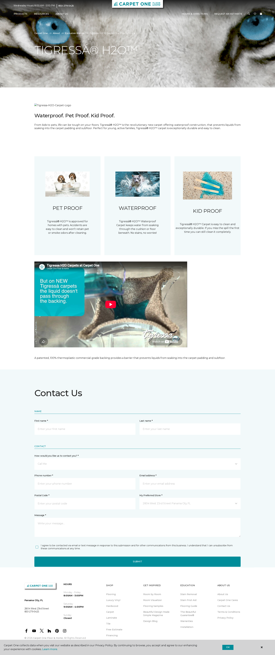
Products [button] (20, 13)
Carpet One (41, 33)
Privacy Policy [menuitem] (225, 617)
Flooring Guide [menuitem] (188, 606)
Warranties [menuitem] (186, 621)
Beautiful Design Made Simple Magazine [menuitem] (156, 613)
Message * (40, 515)
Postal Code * (41, 495)
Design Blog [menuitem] (150, 621)
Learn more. (50, 649)
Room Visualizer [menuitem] (152, 600)
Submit (137, 561)
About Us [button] (62, 13)
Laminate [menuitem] (111, 617)
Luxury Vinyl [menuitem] (113, 600)
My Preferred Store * (150, 495)
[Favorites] (255, 13)
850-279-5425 (66, 5)
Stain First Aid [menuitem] (188, 600)
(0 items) (261, 14)
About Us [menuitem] (222, 594)
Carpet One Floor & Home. (48, 638)
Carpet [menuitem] (110, 611)
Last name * (146, 421)
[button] (249, 13)
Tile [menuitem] (108, 623)
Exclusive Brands (75, 33)
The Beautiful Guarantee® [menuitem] (188, 613)
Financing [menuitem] (112, 635)
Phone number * (43, 475)
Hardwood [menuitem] (112, 606)
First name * (41, 421)
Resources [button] (41, 13)
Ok (227, 647)
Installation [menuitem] (186, 627)
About (56, 33)
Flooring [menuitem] (111, 594)
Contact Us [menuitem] (223, 606)
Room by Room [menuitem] (152, 594)
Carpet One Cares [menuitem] (227, 600)
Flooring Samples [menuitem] (153, 606)
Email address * (147, 475)
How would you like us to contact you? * (56, 456)
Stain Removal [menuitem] (188, 594)
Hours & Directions (195, 13)
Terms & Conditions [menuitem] (228, 611)
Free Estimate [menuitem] (114, 629)
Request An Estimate (228, 13)
